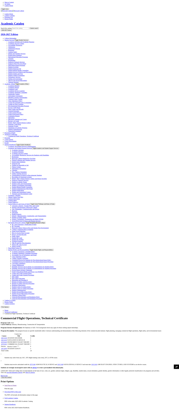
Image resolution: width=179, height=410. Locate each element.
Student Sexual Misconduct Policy (22, 292)
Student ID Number (18, 239)
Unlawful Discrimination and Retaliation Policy (26, 297)
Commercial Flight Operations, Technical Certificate (23, 136)
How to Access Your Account (20, 233)
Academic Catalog (12, 23)
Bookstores (15, 157)
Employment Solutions (15, 55)
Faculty (6, 143)
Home (6, 310)
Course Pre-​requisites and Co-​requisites (19, 102)
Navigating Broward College (16, 222)
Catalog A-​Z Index (10, 300)
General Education (13, 111)
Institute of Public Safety (19, 217)
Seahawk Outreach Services (16, 62)
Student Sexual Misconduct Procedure (23, 293)
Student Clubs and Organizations (21, 183)
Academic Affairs (9, 84)
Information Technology (19, 168)
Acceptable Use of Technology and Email (24, 255)
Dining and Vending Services (16, 53)
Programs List (8, 17)
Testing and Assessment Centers (21, 192)
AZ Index (7, 4)
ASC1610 (94, 364)
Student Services (9, 40)
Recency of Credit (13, 121)
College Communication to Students (22, 229)
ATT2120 (4, 342)
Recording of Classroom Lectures (22, 177)
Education (15, 212)
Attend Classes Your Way (15, 197)
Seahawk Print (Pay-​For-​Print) (17, 64)
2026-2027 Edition (9, 34)
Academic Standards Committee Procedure (24, 253)
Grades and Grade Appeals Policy (22, 273)
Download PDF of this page (12, 392)
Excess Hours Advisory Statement (22, 270)
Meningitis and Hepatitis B (20, 280)
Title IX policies (30, 372)
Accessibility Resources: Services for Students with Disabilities (30, 155)
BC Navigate (16, 226)
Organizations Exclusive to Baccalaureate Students (27, 175)
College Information (10, 38)
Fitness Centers (16, 167)
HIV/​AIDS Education (18, 278)
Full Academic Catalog (11, 398)
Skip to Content (9, 2)
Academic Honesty (13, 86)
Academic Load (13, 89)
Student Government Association (21, 185)
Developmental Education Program (18, 106)
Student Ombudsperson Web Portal (22, 189)
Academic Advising (18, 150)
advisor (34, 367)
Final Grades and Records (15, 109)
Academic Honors (13, 87)
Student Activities (13, 67)
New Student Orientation (19, 172)
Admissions (11, 47)
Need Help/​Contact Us (15, 248)
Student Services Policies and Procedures (20, 72)
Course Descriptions (10, 141)
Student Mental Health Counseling (18, 70)
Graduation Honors (14, 116)
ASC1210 (4, 338)
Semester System (13, 126)
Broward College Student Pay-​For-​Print (23, 158)
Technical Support (17, 241)
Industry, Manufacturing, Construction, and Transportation (29, 216)
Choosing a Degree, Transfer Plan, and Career (25, 206)
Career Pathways (13, 202)
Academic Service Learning (16, 91)
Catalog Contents (9, 15)
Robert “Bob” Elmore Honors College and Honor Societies (29, 178)
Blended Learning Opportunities (17, 97)
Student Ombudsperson (15, 129)
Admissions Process (14, 48)
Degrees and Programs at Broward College (24, 207)
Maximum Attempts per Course (17, 119)
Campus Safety (12, 52)
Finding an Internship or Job (20, 165)
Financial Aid (16, 163)
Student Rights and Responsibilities (18, 250)
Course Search (8, 139)
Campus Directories (14, 199)
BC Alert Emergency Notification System (24, 224)
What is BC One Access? (19, 244)
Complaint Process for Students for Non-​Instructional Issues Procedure (32, 262)
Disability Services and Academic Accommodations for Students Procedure (34, 268)
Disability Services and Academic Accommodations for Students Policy (33, 267)
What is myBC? (16, 246)
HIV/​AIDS (15, 277)
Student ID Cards (17, 238)
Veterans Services (13, 82)
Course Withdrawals (18, 265)
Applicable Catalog (14, 94)
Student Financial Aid (14, 69)
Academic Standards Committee (17, 92)
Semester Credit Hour (14, 124)
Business (14, 211)
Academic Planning (17, 152)
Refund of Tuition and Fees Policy (22, 282)
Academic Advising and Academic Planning (21, 42)
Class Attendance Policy (15, 101)
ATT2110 (4, 344)
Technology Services (14, 77)
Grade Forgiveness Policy (15, 114)
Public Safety (16, 236)
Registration (11, 60)
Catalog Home (8, 5)
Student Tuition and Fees (15, 74)
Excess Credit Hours (14, 107)
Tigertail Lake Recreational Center (22, 194)
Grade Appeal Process (14, 112)
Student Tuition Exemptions (16, 75)
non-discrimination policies (14, 372)
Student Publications (18, 190)
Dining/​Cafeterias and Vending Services (23, 160)
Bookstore (11, 50)
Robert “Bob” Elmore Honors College (19, 123)
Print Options (5, 307)
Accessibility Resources (15, 45)
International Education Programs (18, 57)
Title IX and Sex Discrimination (21, 243)
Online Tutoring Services (19, 173)
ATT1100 (32, 364)
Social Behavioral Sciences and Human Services (26, 221)
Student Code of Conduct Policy (21, 287)
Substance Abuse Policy (19, 295)
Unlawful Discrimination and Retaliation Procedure (27, 298)
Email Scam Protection (18, 231)
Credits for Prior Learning (15, 104)
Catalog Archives (9, 303)
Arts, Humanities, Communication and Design (25, 209)
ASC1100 (60, 364)
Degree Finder (8, 19)
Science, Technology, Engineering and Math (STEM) (27, 219)
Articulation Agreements (15, 96)
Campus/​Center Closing (15, 99)
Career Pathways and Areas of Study (19, 204)
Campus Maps (12, 200)
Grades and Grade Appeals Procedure (23, 275)
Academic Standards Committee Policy (23, 251)
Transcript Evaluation (14, 131)
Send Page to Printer (10, 385)
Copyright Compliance (18, 263)
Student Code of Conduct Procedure (22, 288)
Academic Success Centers (16, 43)
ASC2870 (4, 348)
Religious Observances (18, 285)
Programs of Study (9, 133)
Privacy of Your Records (19, 234)
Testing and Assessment (15, 79)
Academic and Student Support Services (20, 148)
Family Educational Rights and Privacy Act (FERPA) (27, 272)
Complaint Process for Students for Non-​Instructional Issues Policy (31, 260)
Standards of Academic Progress (17, 128)
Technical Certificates (10, 134)
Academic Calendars (14, 195)
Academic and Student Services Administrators (22, 146)
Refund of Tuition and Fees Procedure (23, 283)
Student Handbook (10, 144)
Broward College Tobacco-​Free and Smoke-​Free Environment (30, 228)
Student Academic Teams (19, 182)
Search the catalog (6, 28)
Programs (7, 138)
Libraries (10, 58)
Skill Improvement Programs (16, 65)
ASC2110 (4, 340)
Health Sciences (16, 214)
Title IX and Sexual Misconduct (17, 80)
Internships (11, 117)
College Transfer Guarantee (20, 258)
